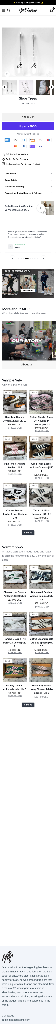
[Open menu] (2, 10)
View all (28, 532)
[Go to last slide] (4, 87)
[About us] (27, 345)
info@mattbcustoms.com (16, 1019)
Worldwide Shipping (14, 186)
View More (28, 290)
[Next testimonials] (43, 258)
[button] (9, 87)
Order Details (11, 180)
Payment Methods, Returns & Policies (23, 193)
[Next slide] (51, 87)
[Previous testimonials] (12, 258)
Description (10, 173)
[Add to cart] (41, 208)
